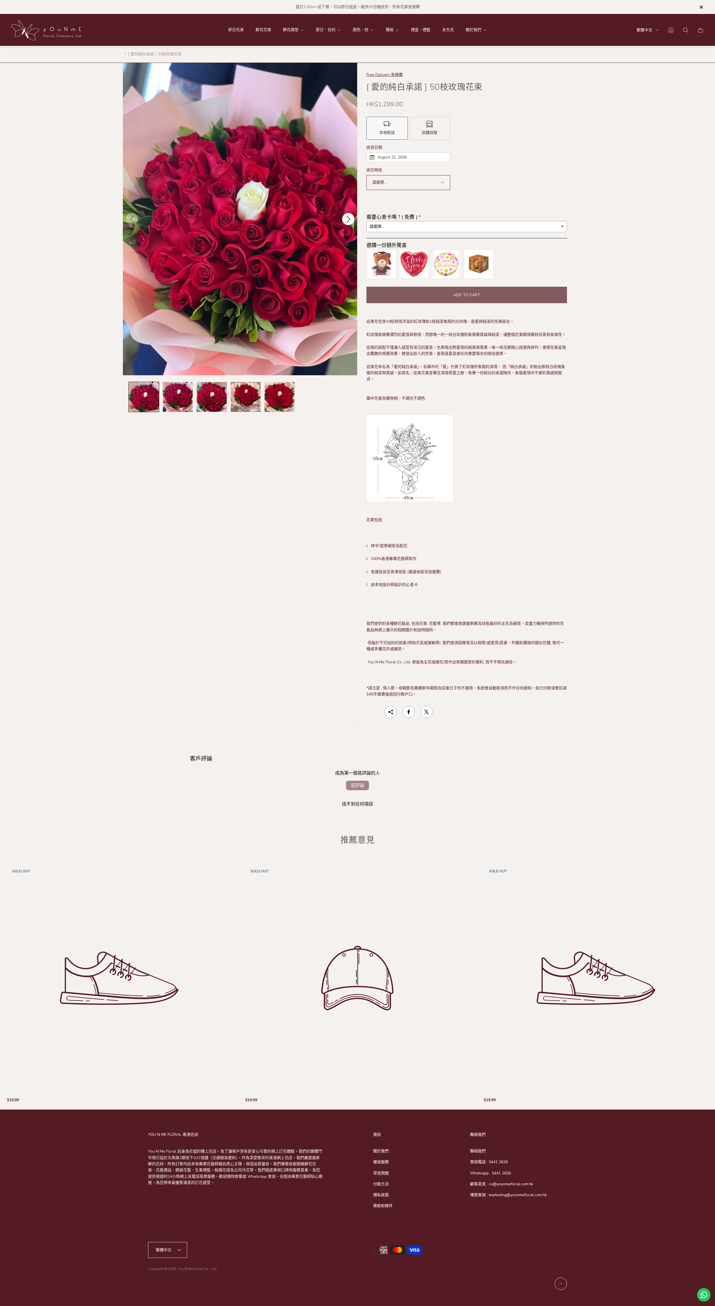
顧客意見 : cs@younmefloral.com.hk (501, 1184)
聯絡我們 (478, 1151)
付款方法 (381, 1184)
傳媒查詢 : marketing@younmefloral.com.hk (508, 1195)
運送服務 (381, 1162)
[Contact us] (704, 1295)
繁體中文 (644, 30)
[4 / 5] (245, 397)
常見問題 (381, 1173)
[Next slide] (348, 219)
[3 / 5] (211, 397)
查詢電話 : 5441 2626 (489, 1162)
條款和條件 (383, 1205)
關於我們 (381, 1151)
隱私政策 (381, 1195)
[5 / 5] (279, 397)
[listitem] (387, 128)
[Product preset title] (119, 978)
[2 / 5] (178, 397)
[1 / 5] (143, 397)
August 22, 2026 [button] (392, 157)
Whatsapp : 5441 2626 (490, 1173)
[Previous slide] (132, 219)
